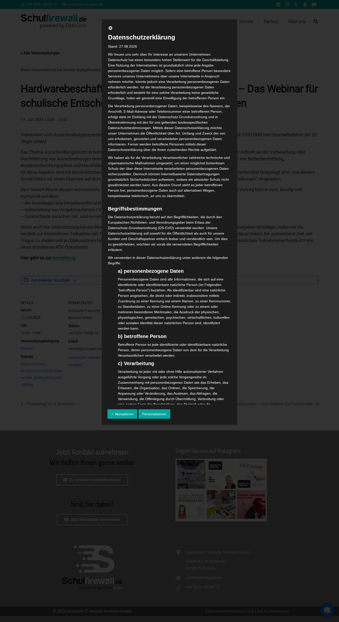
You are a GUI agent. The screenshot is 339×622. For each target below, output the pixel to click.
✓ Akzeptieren (122, 414)
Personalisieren (154, 414)
